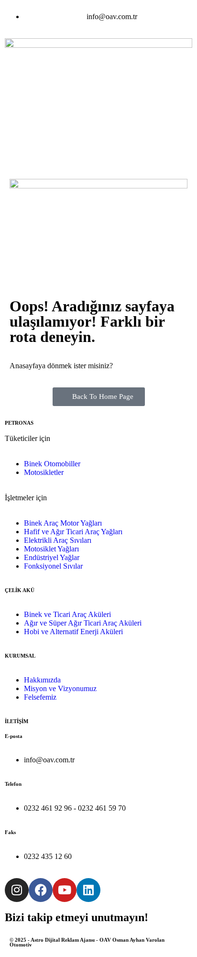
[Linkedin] (88, 890)
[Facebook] (41, 890)
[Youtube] (65, 890)
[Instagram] (17, 890)
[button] (98, 156)
